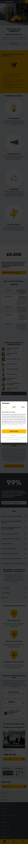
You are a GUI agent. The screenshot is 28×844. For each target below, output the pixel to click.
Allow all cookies (14, 431)
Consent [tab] (5, 407)
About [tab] (23, 407)
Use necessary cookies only (14, 439)
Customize (13, 435)
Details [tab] (14, 407)
